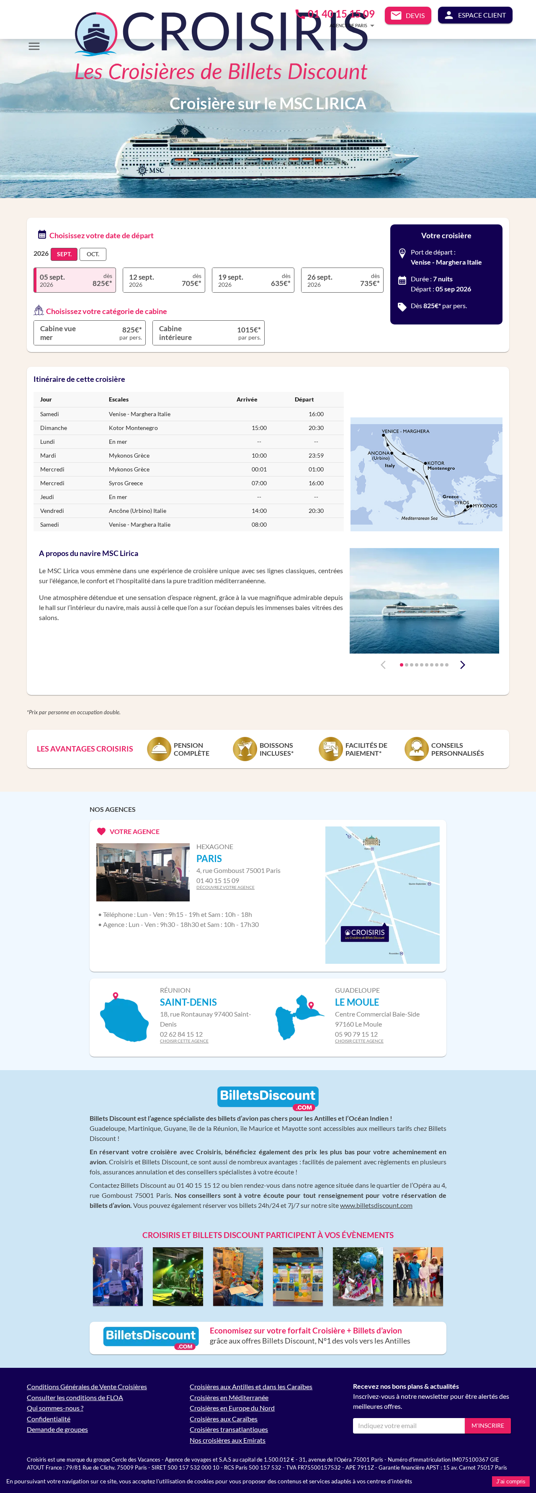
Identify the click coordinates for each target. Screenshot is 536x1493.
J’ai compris (511, 1481)
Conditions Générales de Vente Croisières (87, 1386)
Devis (415, 15)
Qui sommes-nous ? (55, 1408)
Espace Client (482, 15)
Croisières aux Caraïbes (224, 1419)
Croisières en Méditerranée (229, 1397)
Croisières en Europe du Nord (232, 1408)
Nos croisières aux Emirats (227, 1440)
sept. (64, 253)
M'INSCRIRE (488, 1425)
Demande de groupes (57, 1429)
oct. (93, 253)
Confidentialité (48, 1419)
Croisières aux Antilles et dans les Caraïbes (251, 1386)
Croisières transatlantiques (229, 1429)
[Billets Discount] (268, 1109)
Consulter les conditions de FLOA (75, 1397)
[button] (339, 25)
